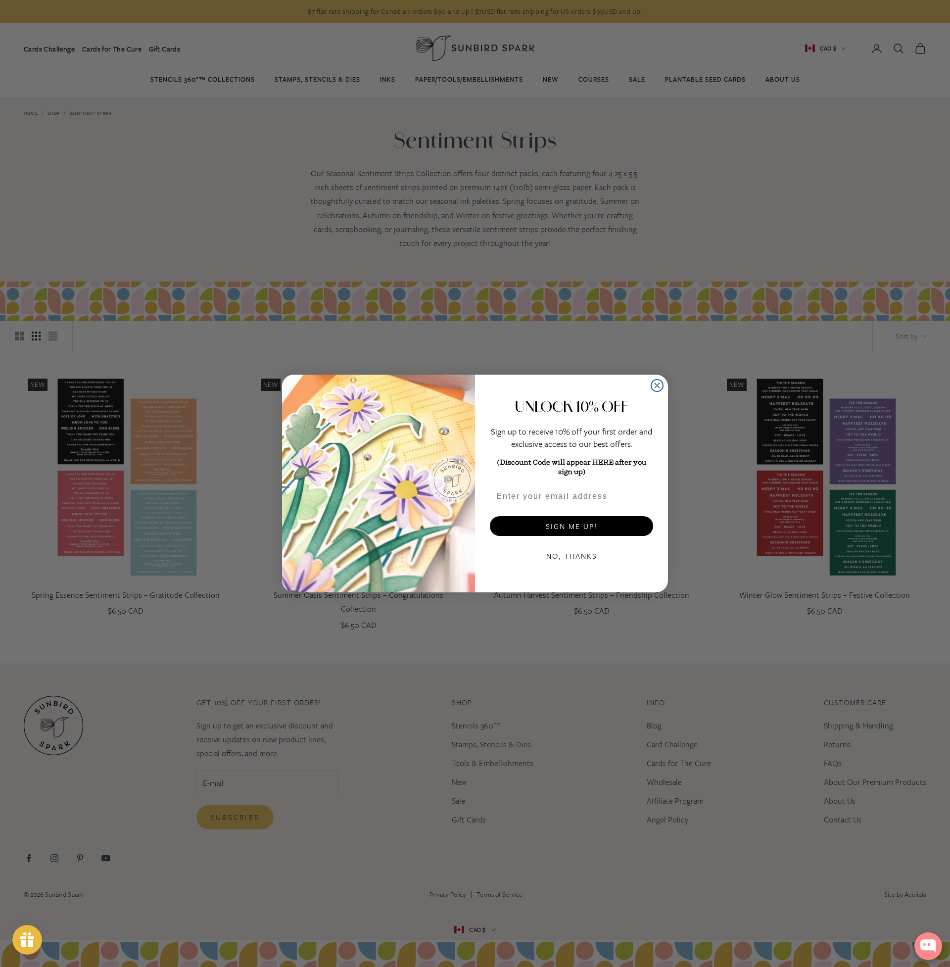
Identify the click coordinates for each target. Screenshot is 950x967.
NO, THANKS (571, 555)
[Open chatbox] (928, 946)
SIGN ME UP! (571, 526)
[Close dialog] (657, 385)
